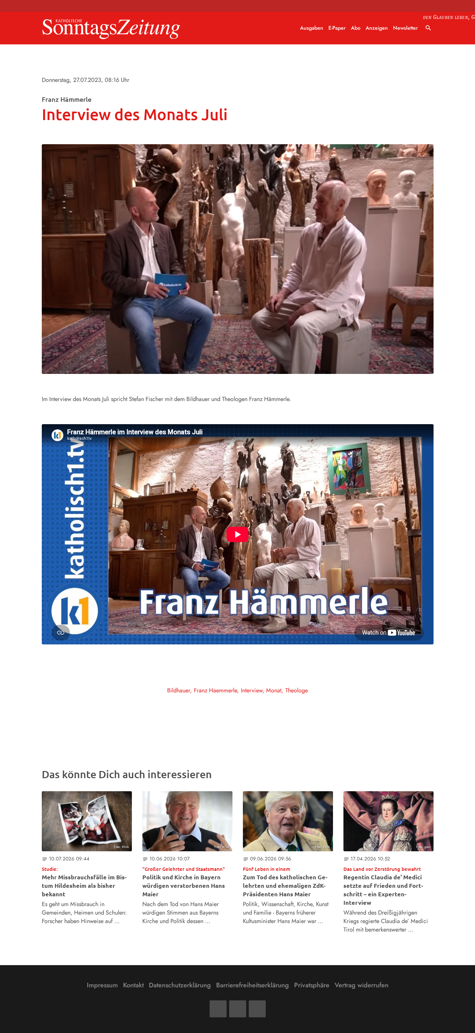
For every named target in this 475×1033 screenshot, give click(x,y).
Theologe (296, 690)
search (428, 28)
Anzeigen (377, 28)
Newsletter (405, 28)
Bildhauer (178, 690)
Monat (273, 690)
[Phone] (257, 1008)
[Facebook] (218, 1008)
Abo (355, 28)
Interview (251, 690)
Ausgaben (311, 28)
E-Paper (337, 28)
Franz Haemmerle (215, 690)
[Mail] (237, 1008)
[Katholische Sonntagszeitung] (111, 28)
